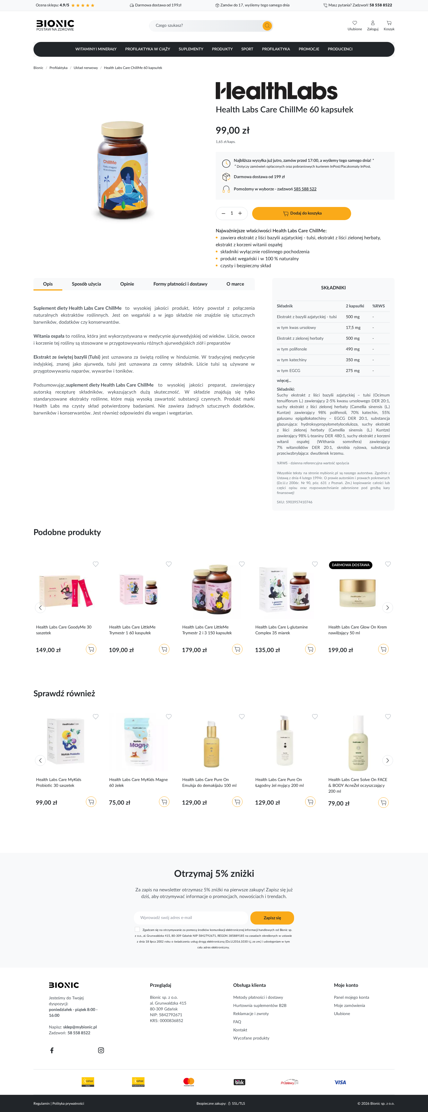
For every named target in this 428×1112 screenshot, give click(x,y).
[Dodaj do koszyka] (91, 649)
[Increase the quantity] (240, 214)
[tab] (47, 283)
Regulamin (41, 1103)
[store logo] (64, 985)
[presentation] (40, 607)
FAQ (237, 1022)
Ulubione (342, 1014)
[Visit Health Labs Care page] (279, 90)
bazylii (328, 395)
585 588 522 (305, 189)
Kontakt (240, 1030)
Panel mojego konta (351, 998)
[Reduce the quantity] (223, 214)
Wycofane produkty (251, 1038)
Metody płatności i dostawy (258, 998)
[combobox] (211, 26)
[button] (373, 26)
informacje (197, 896)
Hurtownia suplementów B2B (259, 1006)
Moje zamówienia (349, 1006)
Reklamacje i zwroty (251, 1014)
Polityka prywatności (68, 1103)
